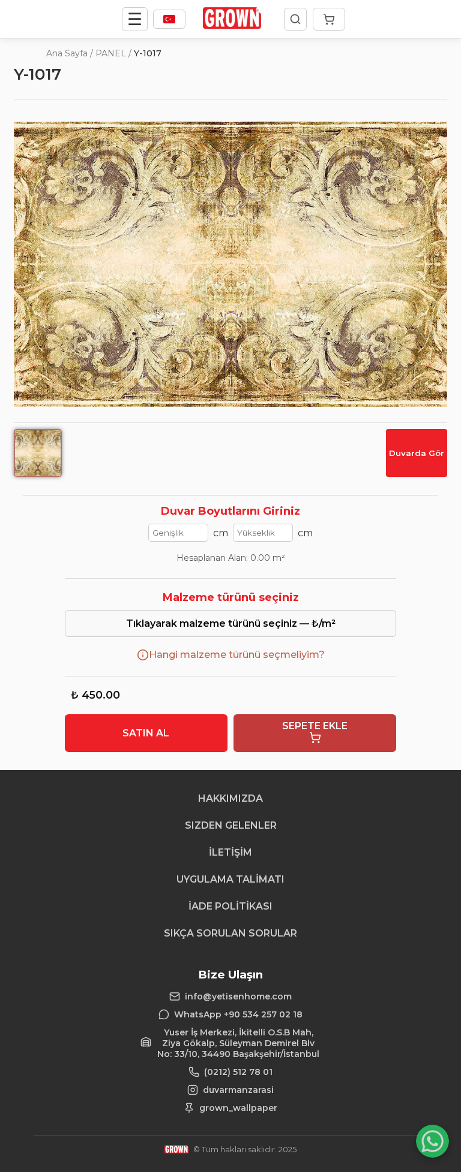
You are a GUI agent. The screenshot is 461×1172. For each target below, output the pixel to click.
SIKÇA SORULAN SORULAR (230, 933)
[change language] (169, 19)
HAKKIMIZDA (230, 798)
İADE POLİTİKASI (230, 906)
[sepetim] (329, 19)
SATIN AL (145, 733)
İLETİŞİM (230, 852)
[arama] (295, 19)
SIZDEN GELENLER (231, 825)
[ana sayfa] (232, 25)
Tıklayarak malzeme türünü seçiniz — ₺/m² (231, 623)
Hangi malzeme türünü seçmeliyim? (237, 654)
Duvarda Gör (416, 453)
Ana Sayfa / (69, 53)
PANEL (110, 53)
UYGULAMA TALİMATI (230, 879)
